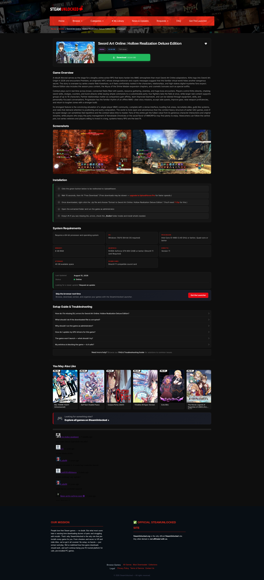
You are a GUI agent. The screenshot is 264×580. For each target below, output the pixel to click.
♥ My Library (118, 21)
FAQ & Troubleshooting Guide (131, 352)
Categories (96, 21)
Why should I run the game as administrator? (74, 326)
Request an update (87, 285)
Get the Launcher (198, 21)
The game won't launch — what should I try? (74, 338)
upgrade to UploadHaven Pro (142, 195)
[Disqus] (132, 466)
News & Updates (140, 21)
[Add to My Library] (206, 44)
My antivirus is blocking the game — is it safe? (74, 344)
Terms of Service (137, 568)
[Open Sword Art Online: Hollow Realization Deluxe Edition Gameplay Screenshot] (172, 152)
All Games (127, 564)
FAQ (179, 21)
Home (61, 21)
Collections (152, 564)
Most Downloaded (140, 564)
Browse (76, 21)
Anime (61, 29)
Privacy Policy (123, 568)
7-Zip (176, 202)
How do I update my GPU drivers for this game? (75, 332)
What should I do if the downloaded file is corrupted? (77, 320)
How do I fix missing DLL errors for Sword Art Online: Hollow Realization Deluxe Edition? (92, 313)
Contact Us (149, 568)
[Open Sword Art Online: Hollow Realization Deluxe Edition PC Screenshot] (92, 152)
